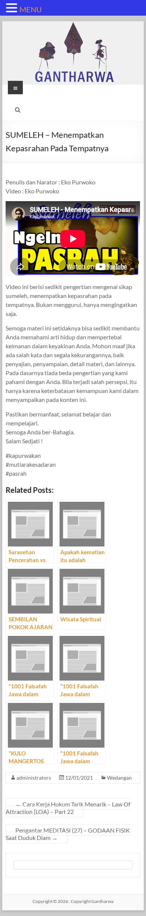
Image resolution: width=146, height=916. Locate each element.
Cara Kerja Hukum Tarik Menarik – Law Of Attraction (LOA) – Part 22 (68, 808)
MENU (30, 9)
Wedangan (119, 777)
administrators (33, 777)
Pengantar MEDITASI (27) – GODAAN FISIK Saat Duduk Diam (68, 834)
